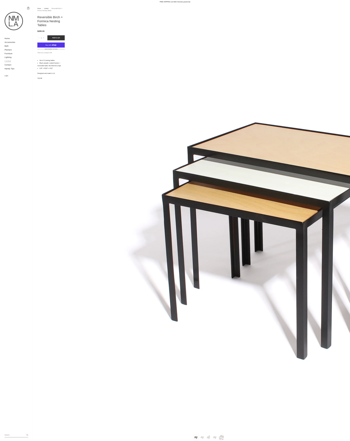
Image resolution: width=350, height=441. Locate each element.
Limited (46, 8)
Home (39, 8)
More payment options (51, 49)
